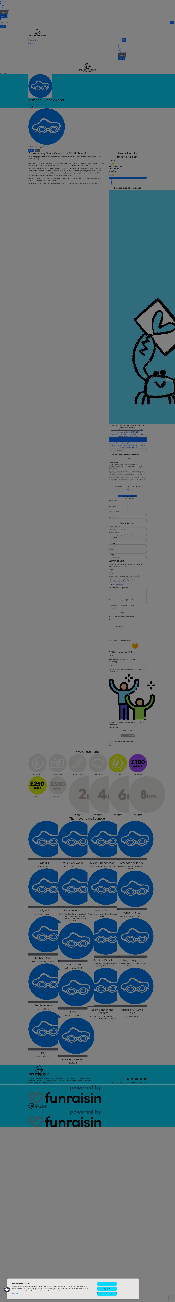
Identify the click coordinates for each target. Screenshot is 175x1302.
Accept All (107, 1284)
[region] (73, 1289)
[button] (7, 1289)
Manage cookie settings (107, 1294)
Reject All (107, 1289)
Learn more (15, 1293)
